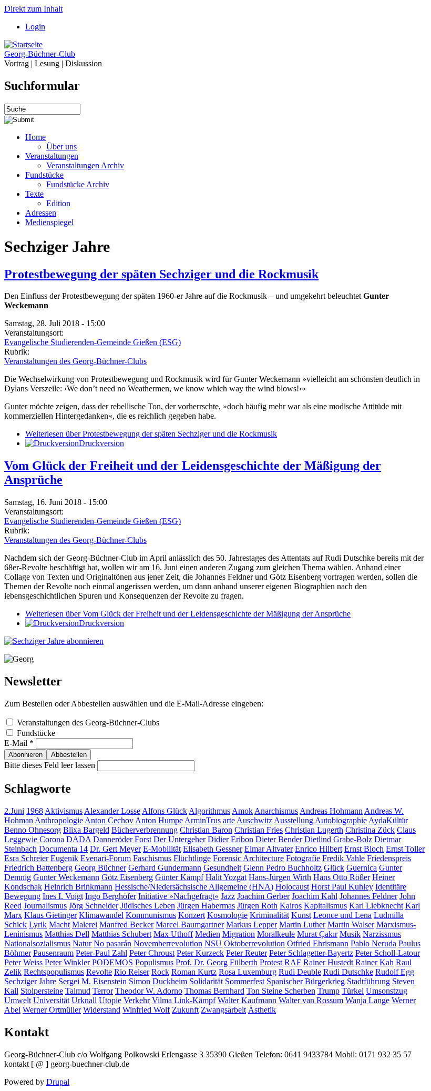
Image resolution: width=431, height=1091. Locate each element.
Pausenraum (53, 952)
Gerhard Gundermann (164, 867)
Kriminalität (269, 915)
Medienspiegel (49, 222)
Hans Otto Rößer (341, 877)
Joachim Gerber (263, 896)
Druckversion (101, 443)
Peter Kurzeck (200, 952)
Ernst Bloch (364, 848)
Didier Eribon (230, 839)
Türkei (353, 990)
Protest (271, 962)
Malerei (84, 924)
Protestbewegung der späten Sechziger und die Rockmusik (161, 274)
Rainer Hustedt (328, 962)
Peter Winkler (67, 962)
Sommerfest (244, 981)
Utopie (110, 1000)
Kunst (301, 915)
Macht (59, 924)
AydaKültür (388, 820)
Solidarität (206, 981)
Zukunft (185, 1009)
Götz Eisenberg (127, 877)
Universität (51, 1000)
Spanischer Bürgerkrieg (305, 981)
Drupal (57, 1081)
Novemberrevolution (168, 943)
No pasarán (112, 943)
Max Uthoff (173, 934)
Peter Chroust (152, 952)
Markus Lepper (251, 924)
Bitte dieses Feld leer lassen (50, 765)
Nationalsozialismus (37, 943)
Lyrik (38, 924)
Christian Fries (258, 829)
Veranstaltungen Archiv (85, 165)
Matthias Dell (67, 934)
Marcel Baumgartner (190, 924)
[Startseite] (23, 44)
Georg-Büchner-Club (39, 53)
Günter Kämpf (179, 877)
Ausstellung (293, 820)
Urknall (84, 1000)
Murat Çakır (317, 934)
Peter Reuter (246, 952)
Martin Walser (350, 924)
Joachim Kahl (314, 896)
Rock (160, 971)
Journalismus (45, 905)
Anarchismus (276, 810)
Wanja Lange (367, 1000)
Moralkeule (276, 934)
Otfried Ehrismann (317, 943)
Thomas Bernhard (214, 990)
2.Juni (14, 810)
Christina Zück (370, 829)
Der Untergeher (179, 839)
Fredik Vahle (343, 858)
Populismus (154, 962)
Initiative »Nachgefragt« (178, 896)
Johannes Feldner (368, 896)
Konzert (191, 915)
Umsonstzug (386, 990)
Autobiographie (341, 820)
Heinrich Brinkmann (78, 886)
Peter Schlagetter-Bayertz (311, 952)
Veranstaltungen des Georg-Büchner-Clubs (75, 361)
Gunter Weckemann (66, 877)
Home (35, 137)
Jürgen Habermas (206, 905)
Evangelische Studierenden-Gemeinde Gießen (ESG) (92, 342)
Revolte (99, 971)
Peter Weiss (23, 962)
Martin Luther (302, 924)
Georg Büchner (100, 867)
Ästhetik (262, 1009)
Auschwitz (254, 820)
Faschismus (152, 858)
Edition (58, 203)
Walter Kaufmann (247, 1000)
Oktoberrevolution (254, 943)
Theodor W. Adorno (148, 990)
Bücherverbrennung (144, 829)
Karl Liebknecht (376, 905)
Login (35, 26)
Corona (51, 839)
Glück (334, 867)
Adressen (40, 212)
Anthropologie (59, 820)
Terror (103, 990)
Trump (328, 990)
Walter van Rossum (311, 1000)
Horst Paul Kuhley (342, 886)
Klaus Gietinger (50, 915)
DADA (78, 839)
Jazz (228, 896)
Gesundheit (222, 867)
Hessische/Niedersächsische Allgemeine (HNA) (194, 886)
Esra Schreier (26, 858)
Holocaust (292, 886)
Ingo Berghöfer (110, 896)
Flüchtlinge (192, 858)
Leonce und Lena (342, 915)
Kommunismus (151, 915)
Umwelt (17, 1000)
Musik (350, 934)
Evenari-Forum (105, 858)
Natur (82, 943)
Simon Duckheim (158, 981)
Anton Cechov (109, 820)
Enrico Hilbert (318, 848)
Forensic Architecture (248, 858)
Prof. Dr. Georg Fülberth (217, 962)
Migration (238, 934)
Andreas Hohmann (331, 810)
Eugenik (64, 858)
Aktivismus (64, 810)
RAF (292, 962)
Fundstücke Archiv (77, 184)
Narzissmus (382, 934)
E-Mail (19, 743)
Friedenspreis (389, 858)
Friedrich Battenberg (38, 867)
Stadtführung (368, 981)
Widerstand (101, 1009)
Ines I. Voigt (63, 896)
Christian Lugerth (314, 829)
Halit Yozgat (226, 877)
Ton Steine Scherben (281, 990)
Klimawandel (101, 915)
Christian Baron (206, 829)
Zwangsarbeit (223, 1009)
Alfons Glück (164, 810)
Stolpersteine (41, 990)
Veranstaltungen (51, 155)
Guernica (361, 867)
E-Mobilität (162, 848)
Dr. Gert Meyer (115, 848)
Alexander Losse (112, 810)
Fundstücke (44, 174)
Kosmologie (227, 915)
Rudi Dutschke (348, 971)
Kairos (291, 905)
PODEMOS (112, 962)
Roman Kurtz (194, 971)
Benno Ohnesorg (32, 829)
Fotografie (303, 858)
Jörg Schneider (93, 905)
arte (229, 820)
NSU (213, 943)
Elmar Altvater (268, 848)
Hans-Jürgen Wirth (280, 877)
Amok (242, 810)
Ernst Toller (405, 848)
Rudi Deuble (300, 971)
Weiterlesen (151, 433)
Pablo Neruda (373, 943)
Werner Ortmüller (52, 1009)
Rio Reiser (131, 971)
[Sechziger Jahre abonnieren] (54, 641)
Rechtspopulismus (54, 971)
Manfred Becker (126, 924)
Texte (34, 193)
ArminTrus (202, 820)
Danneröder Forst (122, 839)
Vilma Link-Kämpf (184, 1000)
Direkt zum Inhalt (33, 8)
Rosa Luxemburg (247, 971)
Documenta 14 (63, 848)
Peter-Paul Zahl (101, 952)
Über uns (61, 146)
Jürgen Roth (257, 905)
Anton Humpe (159, 820)
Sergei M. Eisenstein (92, 981)
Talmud (77, 990)
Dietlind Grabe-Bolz (338, 839)
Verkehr (137, 1000)
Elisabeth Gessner (212, 848)
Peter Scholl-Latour (387, 952)
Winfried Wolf (146, 1009)
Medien (207, 934)
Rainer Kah (374, 962)
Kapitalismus (325, 905)
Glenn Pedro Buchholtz (282, 867)
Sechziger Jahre (30, 981)
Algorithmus (209, 810)
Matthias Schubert (121, 934)
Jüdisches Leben (147, 905)
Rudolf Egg (394, 971)
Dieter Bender (278, 839)
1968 (34, 810)
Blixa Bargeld (86, 829)
